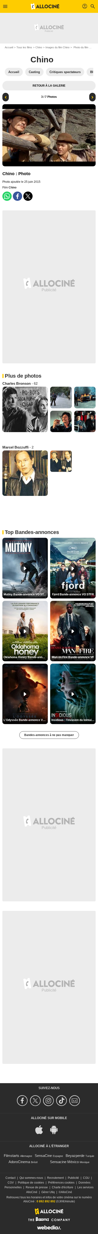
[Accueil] (45, 6)
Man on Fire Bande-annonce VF (73, 657)
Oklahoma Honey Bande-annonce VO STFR (26, 657)
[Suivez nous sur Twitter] (36, 1100)
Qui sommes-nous (31, 1178)
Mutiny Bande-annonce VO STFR (26, 594)
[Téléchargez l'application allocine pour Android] (56, 1129)
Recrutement (55, 1178)
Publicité (73, 1178)
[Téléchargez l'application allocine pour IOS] (42, 1129)
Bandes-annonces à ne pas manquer (49, 735)
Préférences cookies (61, 1182)
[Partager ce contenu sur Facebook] (17, 196)
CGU (86, 1178)
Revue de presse (37, 1187)
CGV (11, 1182)
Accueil (9, 47)
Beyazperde (75, 1156)
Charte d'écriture (62, 1187)
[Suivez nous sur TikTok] (62, 1100)
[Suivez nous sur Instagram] (49, 1100)
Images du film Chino (57, 47)
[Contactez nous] (75, 1100)
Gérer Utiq (48, 1192)
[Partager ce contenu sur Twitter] (28, 196)
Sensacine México (64, 1162)
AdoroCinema (19, 1162)
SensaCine (43, 1156)
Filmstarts (11, 1156)
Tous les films (24, 47)
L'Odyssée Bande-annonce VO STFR (26, 720)
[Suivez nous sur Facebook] (23, 1100)
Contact (10, 1178)
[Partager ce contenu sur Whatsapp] (7, 196)
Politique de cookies (31, 1182)
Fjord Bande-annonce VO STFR (73, 594)
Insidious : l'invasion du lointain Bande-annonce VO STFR (73, 720)
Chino (38, 47)
